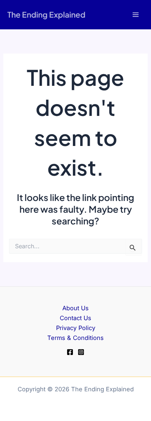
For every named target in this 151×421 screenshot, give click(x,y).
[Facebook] (70, 352)
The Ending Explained (46, 14)
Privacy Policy (75, 328)
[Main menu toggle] (135, 15)
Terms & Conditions (75, 337)
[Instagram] (81, 352)
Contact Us (75, 318)
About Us (75, 308)
